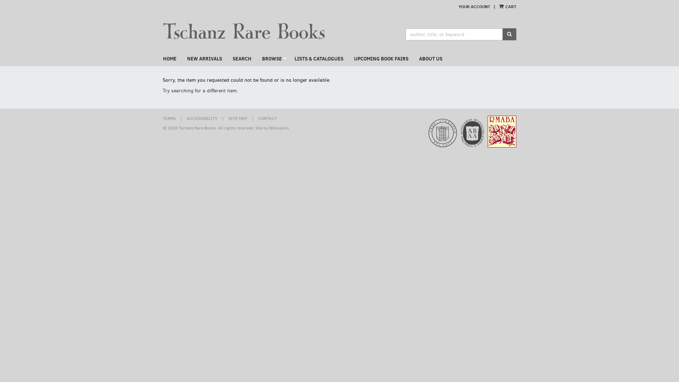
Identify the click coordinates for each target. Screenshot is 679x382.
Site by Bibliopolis (272, 128)
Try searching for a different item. (200, 90)
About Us (430, 58)
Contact (267, 118)
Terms (169, 118)
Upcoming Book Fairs (381, 58)
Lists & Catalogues (319, 58)
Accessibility (202, 118)
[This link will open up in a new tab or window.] (427, 136)
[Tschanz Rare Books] (248, 31)
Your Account (474, 7)
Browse (272, 58)
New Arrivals (204, 58)
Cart (510, 7)
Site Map (237, 118)
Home (169, 58)
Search (242, 58)
